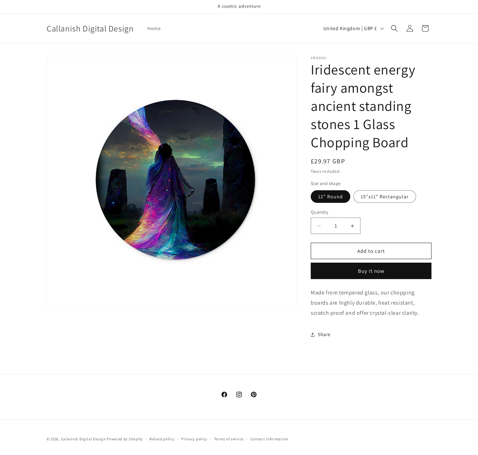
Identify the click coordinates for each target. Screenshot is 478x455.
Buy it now (371, 271)
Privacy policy (194, 438)
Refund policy (161, 438)
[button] (394, 28)
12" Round (330, 196)
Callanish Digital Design (83, 438)
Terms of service (229, 438)
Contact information (269, 438)
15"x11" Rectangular (385, 196)
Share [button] (324, 334)
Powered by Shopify (125, 438)
